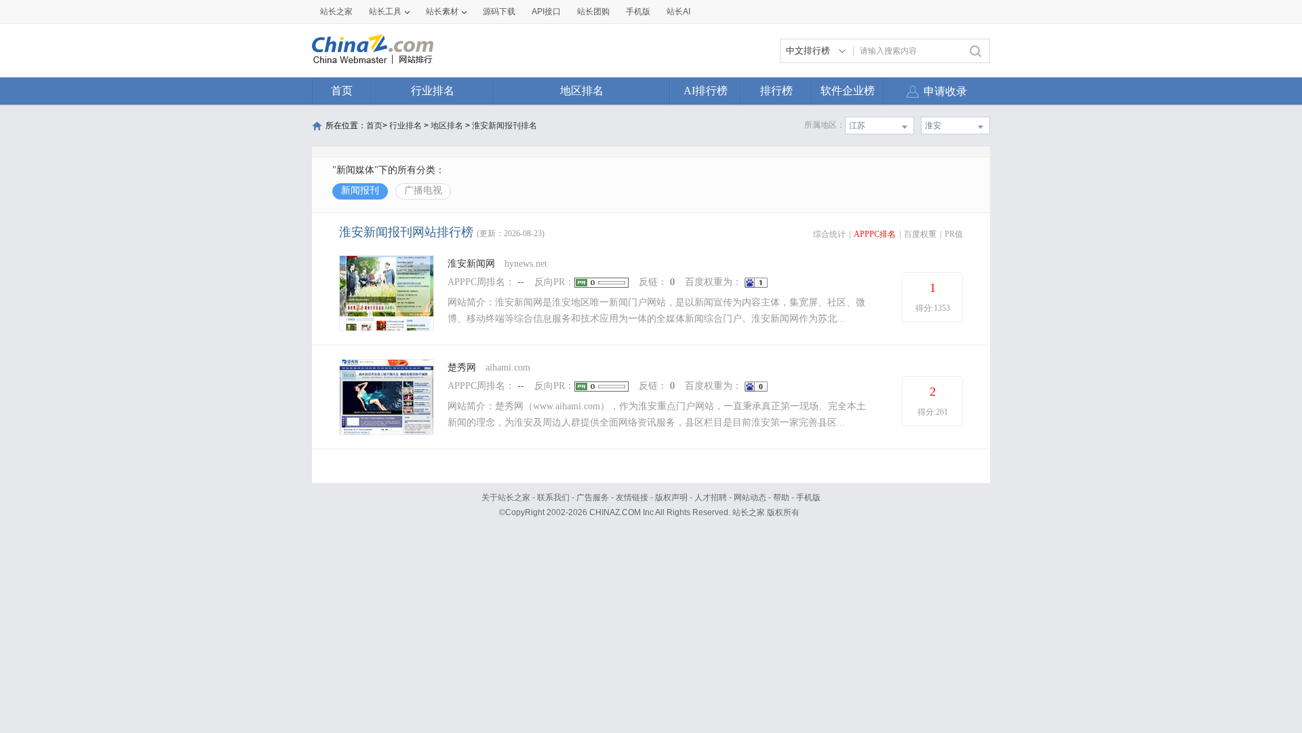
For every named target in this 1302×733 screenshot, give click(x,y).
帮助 (781, 497)
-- (520, 282)
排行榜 (776, 90)
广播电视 (423, 190)
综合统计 (829, 234)
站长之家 (336, 11)
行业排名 (432, 90)
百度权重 (920, 234)
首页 (342, 90)
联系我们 (553, 497)
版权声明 (671, 497)
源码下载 (499, 11)
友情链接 (632, 497)
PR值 (954, 234)
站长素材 (442, 11)
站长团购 (593, 11)
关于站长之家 (505, 497)
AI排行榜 (706, 90)
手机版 (808, 497)
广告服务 (592, 497)
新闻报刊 (360, 190)
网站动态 (750, 497)
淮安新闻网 (471, 264)
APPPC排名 (875, 234)
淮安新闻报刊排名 (504, 125)
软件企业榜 (848, 90)
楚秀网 (462, 367)
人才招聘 (710, 497)
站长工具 (385, 11)
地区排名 (582, 90)
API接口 (546, 11)
